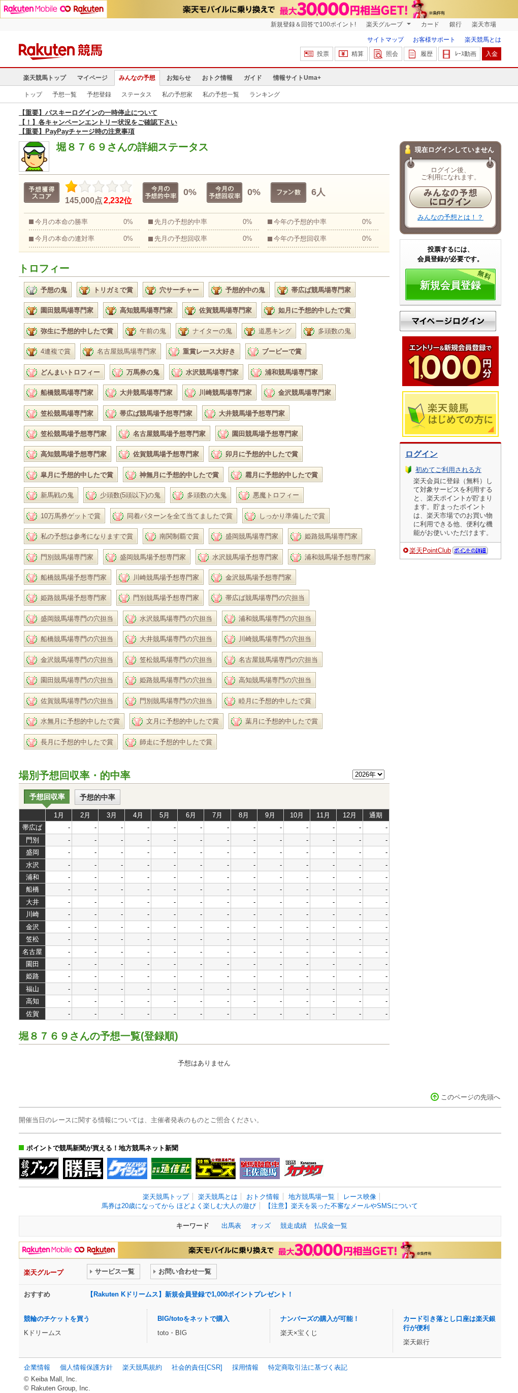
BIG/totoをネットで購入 (193, 1318)
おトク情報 (217, 77)
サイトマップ (385, 39)
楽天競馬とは (483, 39)
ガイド (253, 77)
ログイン (421, 454)
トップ (33, 94)
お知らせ (179, 77)
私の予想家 (177, 94)
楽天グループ (385, 24)
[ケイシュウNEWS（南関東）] (127, 1168)
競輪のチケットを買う (57, 1318)
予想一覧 (64, 94)
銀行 (455, 24)
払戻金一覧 (330, 1225)
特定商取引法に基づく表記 (307, 1367)
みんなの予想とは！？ (450, 217)
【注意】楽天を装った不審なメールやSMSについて (341, 1206)
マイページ (92, 77)
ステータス (136, 94)
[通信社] (171, 1168)
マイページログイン (448, 321)
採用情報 (245, 1367)
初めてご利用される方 (448, 469)
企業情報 (37, 1367)
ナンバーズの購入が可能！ (320, 1318)
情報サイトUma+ (297, 77)
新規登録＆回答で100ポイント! (313, 24)
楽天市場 (484, 24)
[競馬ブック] (39, 1168)
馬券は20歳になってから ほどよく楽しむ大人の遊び (179, 1206)
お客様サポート (434, 39)
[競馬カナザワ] (304, 1168)
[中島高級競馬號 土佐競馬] (260, 1168)
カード (430, 24)
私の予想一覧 (221, 94)
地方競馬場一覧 (311, 1196)
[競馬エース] (216, 1168)
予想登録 (99, 94)
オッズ (261, 1225)
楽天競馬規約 (142, 1367)
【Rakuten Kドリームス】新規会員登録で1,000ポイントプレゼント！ (190, 1294)
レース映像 (359, 1196)
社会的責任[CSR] (197, 1367)
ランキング (264, 94)
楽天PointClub (430, 550)
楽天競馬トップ (44, 77)
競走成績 (293, 1225)
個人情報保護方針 (86, 1367)
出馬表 (231, 1225)
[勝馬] (83, 1168)
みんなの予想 (137, 77)
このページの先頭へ (470, 1097)
